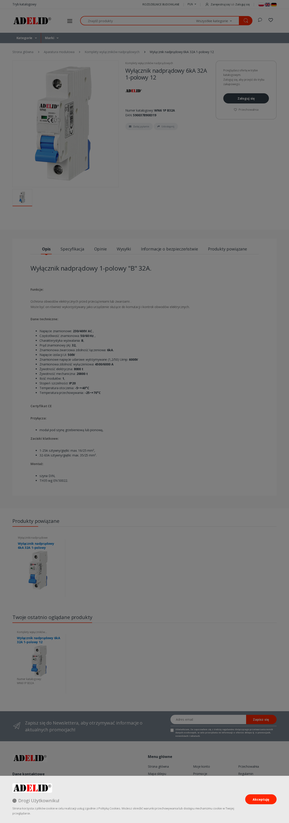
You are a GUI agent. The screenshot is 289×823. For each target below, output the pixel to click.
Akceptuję (261, 799)
